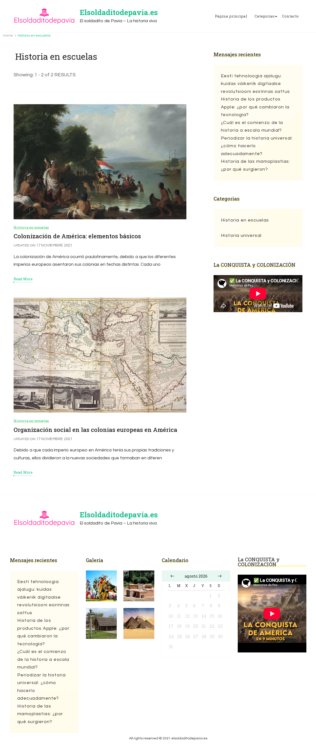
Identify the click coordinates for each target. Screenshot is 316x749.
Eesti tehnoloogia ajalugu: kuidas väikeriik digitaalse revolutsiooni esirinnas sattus (255, 84)
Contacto (290, 16)
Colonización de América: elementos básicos (77, 236)
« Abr (172, 576)
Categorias (265, 16)
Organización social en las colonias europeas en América (95, 430)
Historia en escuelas (31, 227)
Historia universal (241, 235)
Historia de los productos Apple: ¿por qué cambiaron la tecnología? (255, 107)
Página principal (231, 16)
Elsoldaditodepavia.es (119, 12)
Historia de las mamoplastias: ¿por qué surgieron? (255, 165)
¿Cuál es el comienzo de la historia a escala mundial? (252, 126)
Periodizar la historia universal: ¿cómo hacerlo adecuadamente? (257, 146)
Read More (23, 279)
